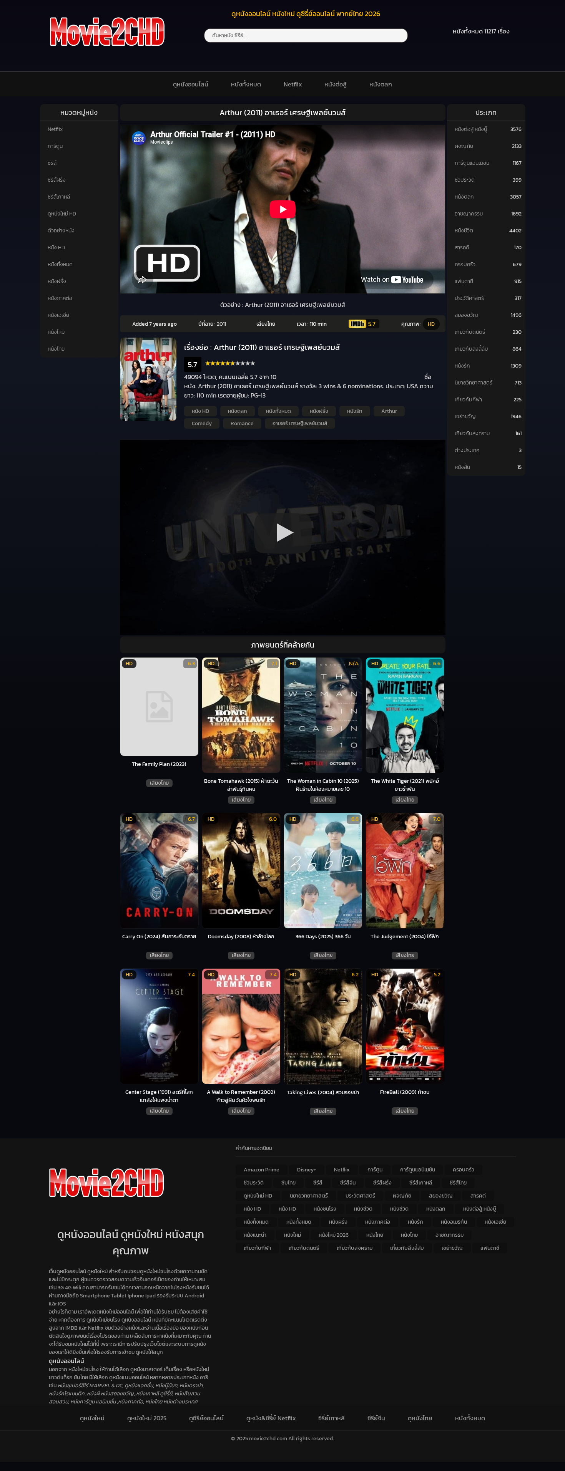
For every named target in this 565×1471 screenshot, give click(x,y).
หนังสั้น (462, 467)
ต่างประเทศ (467, 450)
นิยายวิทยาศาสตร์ (473, 383)
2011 (221, 324)
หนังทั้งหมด (246, 84)
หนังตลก (380, 84)
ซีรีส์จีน (348, 1183)
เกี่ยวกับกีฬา (468, 400)
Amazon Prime (261, 1170)
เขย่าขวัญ (465, 416)
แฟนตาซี (464, 281)
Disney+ (306, 1170)
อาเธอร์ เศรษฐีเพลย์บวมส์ (300, 423)
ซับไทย (288, 1183)
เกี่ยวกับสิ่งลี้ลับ (471, 349)
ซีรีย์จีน (376, 1418)
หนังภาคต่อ (60, 298)
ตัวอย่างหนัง (61, 231)
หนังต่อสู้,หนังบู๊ (471, 129)
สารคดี (462, 248)
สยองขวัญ (466, 315)
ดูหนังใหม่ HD (62, 214)
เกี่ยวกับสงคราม (472, 433)
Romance (242, 423)
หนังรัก (354, 411)
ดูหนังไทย (420, 1418)
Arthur (389, 411)
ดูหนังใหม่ (92, 1418)
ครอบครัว (465, 264)
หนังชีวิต (464, 231)
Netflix (293, 84)
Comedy (202, 423)
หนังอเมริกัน (454, 1222)
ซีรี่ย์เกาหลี (331, 1418)
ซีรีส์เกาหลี (59, 197)
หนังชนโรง (325, 1209)
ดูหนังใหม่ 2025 (146, 1418)
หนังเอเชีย (58, 315)
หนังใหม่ (56, 332)
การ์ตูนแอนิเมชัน (472, 163)
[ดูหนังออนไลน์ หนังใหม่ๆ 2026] (107, 50)
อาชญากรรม (469, 214)
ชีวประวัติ (465, 180)
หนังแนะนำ (255, 1235)
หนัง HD (56, 248)
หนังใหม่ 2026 (334, 1235)
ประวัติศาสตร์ (469, 298)
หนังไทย (56, 349)
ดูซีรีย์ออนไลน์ (206, 1418)
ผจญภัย (464, 146)
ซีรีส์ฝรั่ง (57, 180)
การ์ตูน (55, 146)
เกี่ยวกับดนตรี (470, 332)
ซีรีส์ (52, 163)
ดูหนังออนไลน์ (190, 84)
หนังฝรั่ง (57, 281)
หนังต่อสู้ (335, 84)
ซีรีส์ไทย (458, 1183)
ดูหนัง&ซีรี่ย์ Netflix (271, 1418)
